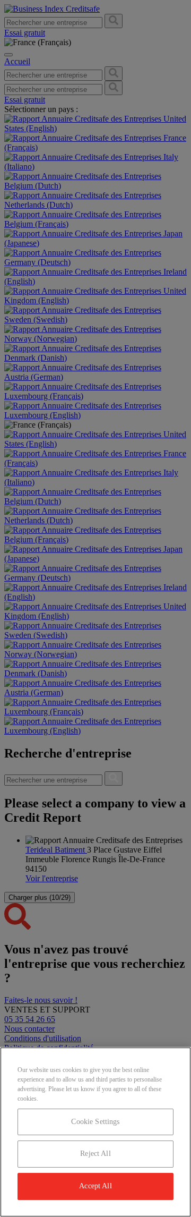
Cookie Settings (95, 1122)
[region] (95, 1132)
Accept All (95, 1186)
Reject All (95, 1154)
